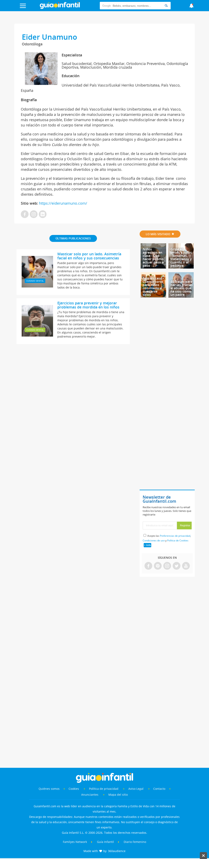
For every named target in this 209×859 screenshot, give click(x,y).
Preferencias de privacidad (175, 536)
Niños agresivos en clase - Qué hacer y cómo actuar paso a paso (153, 257)
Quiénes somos (49, 789)
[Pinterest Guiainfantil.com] (158, 566)
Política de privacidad (104, 789)
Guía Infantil (105, 842)
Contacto (159, 789)
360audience (117, 851)
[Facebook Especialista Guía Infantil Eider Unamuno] (25, 214)
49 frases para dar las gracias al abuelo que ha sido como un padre (181, 288)
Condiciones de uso (154, 540)
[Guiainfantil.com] (59, 7)
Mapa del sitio (118, 794)
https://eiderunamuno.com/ (62, 203)
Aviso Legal (135, 789)
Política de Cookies (177, 540)
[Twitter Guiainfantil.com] (176, 566)
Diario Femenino (135, 842)
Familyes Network (75, 842)
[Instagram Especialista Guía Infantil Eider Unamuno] (34, 214)
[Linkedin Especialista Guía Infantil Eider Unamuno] (43, 214)
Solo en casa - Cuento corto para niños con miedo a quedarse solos (153, 286)
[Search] (166, 5)
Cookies (74, 789)
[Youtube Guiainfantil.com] (186, 566)
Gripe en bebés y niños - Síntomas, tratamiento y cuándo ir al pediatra (181, 257)
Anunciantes (89, 794)
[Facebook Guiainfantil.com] (148, 566)
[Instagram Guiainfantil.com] (167, 566)
